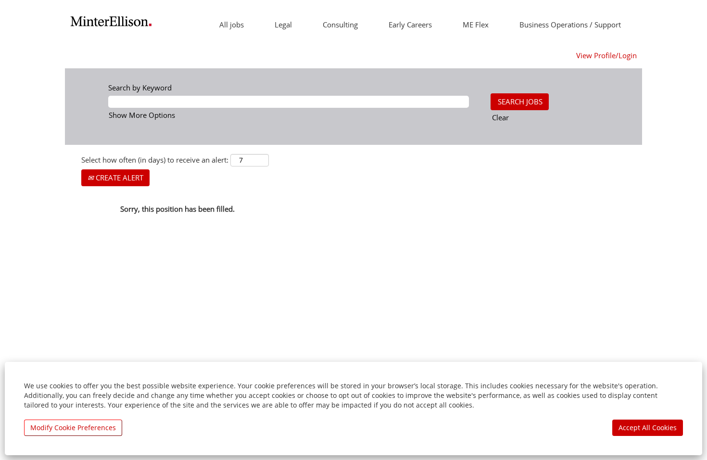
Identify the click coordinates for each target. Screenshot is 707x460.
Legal (283, 24)
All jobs (231, 24)
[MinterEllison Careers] (111, 21)
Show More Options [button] (142, 115)
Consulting (340, 24)
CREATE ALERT (118, 177)
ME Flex (476, 24)
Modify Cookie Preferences (73, 427)
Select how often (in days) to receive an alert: (154, 160)
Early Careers (410, 24)
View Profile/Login (606, 55)
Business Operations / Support (570, 24)
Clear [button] (500, 117)
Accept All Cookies (648, 427)
